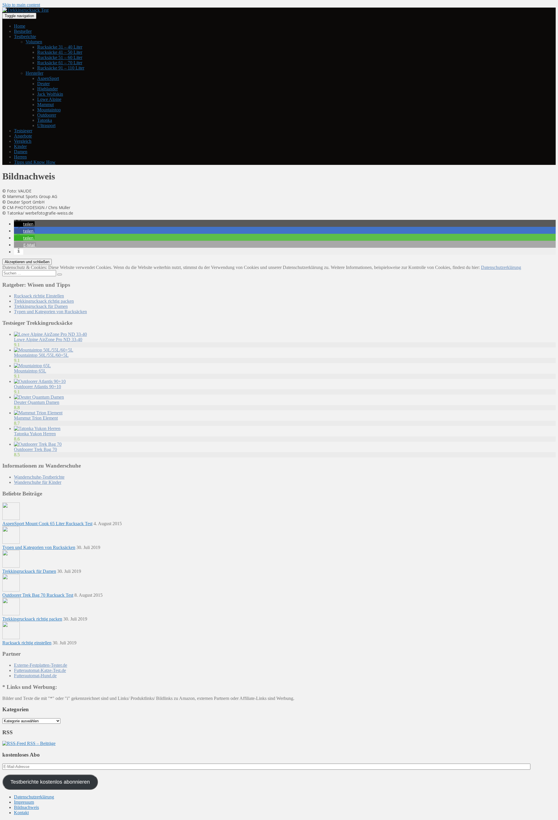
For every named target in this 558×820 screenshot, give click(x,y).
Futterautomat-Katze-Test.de (40, 670)
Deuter (43, 83)
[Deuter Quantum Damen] (39, 397)
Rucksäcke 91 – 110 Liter (60, 67)
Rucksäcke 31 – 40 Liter (59, 46)
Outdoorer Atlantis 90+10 (37, 386)
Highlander (47, 88)
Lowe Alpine (49, 99)
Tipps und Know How (35, 162)
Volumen (34, 41)
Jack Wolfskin (50, 94)
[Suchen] (59, 274)
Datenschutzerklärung (501, 267)
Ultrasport (46, 125)
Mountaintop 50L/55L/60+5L (41, 355)
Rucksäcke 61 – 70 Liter (59, 62)
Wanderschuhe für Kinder (37, 482)
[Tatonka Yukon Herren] (37, 428)
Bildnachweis (26, 807)
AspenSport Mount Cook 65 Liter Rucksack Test (47, 523)
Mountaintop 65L (30, 370)
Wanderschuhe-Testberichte (39, 477)
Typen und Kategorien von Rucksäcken (50, 311)
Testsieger (23, 130)
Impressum (24, 802)
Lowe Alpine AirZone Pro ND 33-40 (48, 339)
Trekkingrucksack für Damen (41, 306)
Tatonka (44, 120)
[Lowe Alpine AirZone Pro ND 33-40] (50, 334)
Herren (20, 156)
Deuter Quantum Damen (36, 402)
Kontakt (21, 812)
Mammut (45, 104)
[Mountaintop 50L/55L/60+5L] (43, 349)
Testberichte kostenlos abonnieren (50, 782)
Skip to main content (21, 4)
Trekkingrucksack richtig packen (44, 301)
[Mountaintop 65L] (32, 365)
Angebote (23, 135)
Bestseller (23, 31)
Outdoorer (46, 115)
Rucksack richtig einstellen (26, 642)
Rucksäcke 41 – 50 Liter (59, 52)
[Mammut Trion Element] (38, 412)
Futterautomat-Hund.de (35, 675)
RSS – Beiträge (41, 743)
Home (19, 26)
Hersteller (34, 73)
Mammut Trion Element (36, 418)
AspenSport (48, 78)
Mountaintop (49, 109)
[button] (24, 224)
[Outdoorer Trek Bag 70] (38, 444)
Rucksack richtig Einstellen (39, 295)
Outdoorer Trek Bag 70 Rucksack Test (37, 595)
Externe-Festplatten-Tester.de (40, 665)
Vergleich (22, 141)
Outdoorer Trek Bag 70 (35, 449)
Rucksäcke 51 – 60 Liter (59, 57)
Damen (20, 151)
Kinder (20, 146)
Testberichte (25, 36)
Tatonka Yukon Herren (35, 433)
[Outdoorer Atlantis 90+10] (40, 381)
